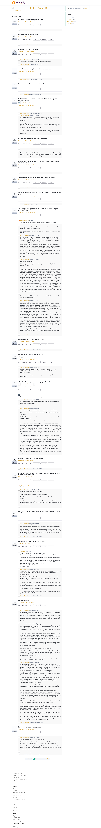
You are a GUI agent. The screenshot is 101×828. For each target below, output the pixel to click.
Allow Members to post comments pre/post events (34, 382)
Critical (52, 25)
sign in (85, 8)
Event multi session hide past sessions (30, 20)
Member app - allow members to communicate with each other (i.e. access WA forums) (39, 162)
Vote (14, 24)
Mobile (32, 165)
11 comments (21, 341)
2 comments (21, 359)
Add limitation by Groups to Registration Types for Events (36, 177)
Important (44, 25)
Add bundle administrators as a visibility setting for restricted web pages (39, 193)
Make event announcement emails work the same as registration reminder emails (38, 99)
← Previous (27, 758)
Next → (47, 758)
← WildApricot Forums (16, 10)
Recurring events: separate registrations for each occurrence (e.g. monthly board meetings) (39, 474)
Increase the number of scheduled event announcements (36, 84)
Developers (28, 543)
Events (32, 22)
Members (32, 212)
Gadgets (32, 51)
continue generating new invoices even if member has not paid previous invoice (38, 209)
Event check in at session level (28, 34)
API (32, 543)
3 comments (21, 140)
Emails (32, 86)
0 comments (21, 22)
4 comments (21, 71)
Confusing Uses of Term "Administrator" (31, 354)
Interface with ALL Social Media (28, 49)
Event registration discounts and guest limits (32, 138)
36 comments (21, 179)
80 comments (21, 477)
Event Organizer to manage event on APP (31, 339)
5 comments (21, 460)
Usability (32, 359)
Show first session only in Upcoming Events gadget (34, 69)
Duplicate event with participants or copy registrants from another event (39, 512)
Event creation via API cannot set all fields (31, 541)
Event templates (23, 600)
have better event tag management (29, 727)
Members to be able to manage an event (31, 458)
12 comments (21, 86)
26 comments (21, 165)
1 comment (20, 51)
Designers (69, 17)
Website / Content (34, 196)
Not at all (37, 25)
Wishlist (27, 22)
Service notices (70, 21)
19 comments (21, 602)
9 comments (21, 36)
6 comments (21, 515)
